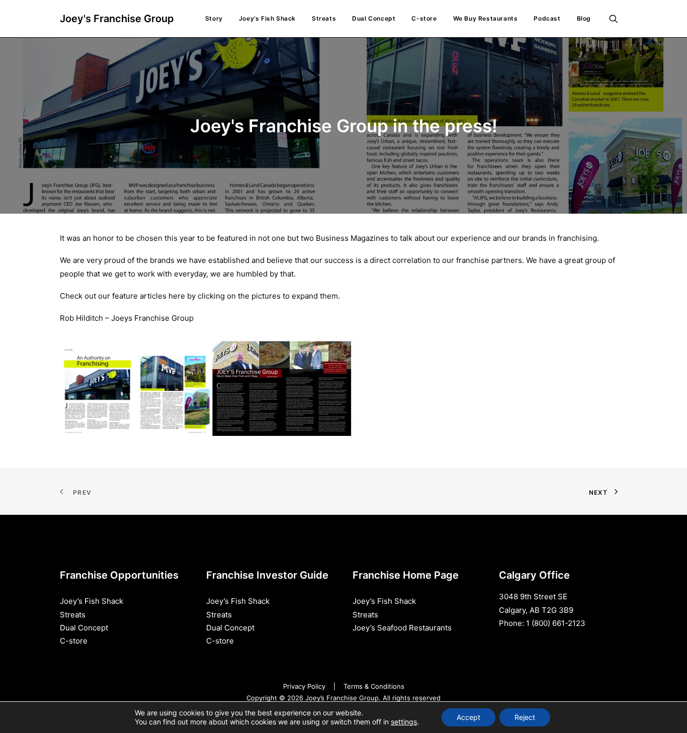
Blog (584, 18)
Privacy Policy (304, 686)
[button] (618, 18)
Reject (524, 717)
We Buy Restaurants (485, 18)
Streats (324, 18)
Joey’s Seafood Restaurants (402, 627)
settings (404, 721)
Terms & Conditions (373, 686)
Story (214, 18)
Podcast (547, 18)
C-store (424, 18)
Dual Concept (373, 18)
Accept (468, 717)
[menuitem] (214, 18)
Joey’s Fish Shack (267, 18)
